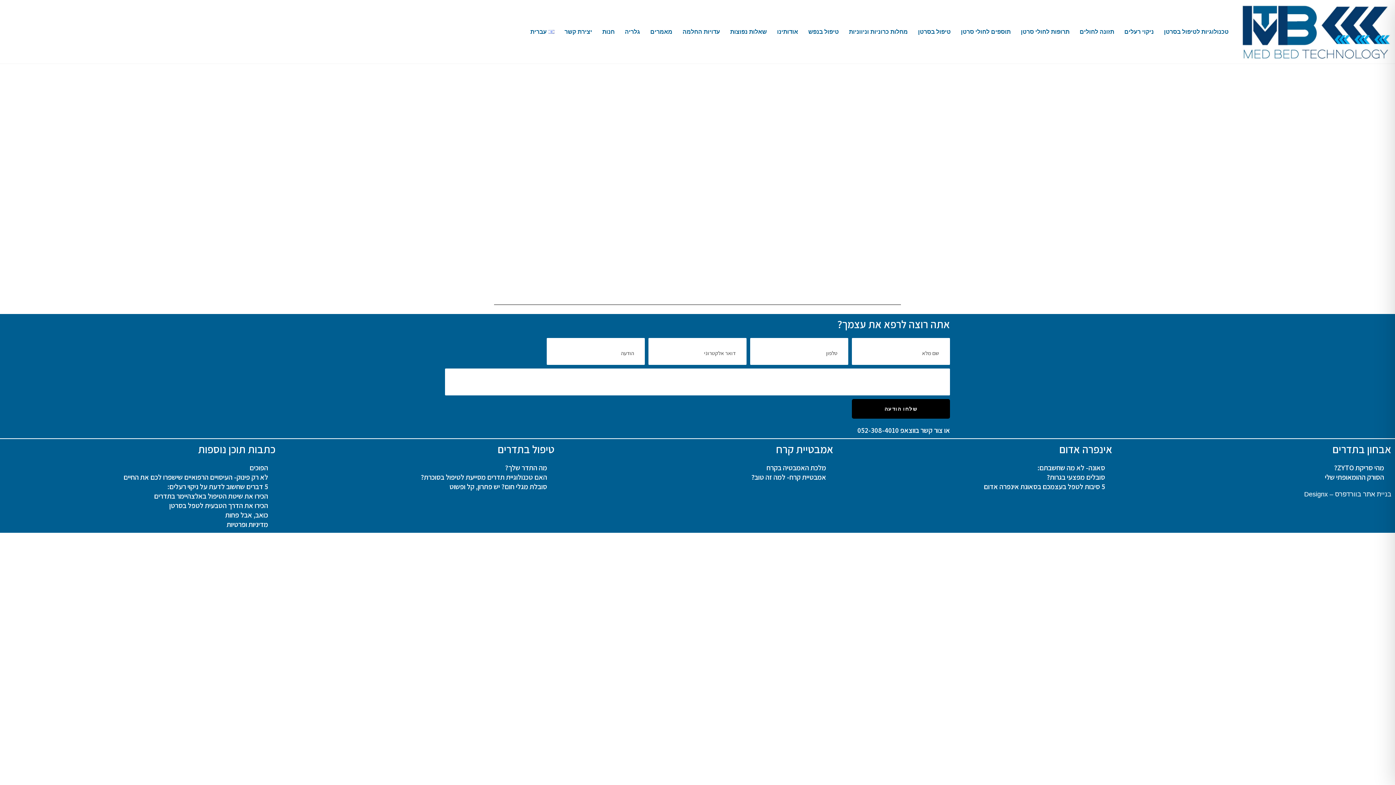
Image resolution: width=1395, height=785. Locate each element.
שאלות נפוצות (748, 32)
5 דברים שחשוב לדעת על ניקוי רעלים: (217, 486)
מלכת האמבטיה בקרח (796, 467)
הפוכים (259, 467)
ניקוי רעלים (1139, 32)
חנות (608, 32)
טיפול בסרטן (934, 32)
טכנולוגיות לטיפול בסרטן (1196, 32)
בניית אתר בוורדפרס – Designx (1347, 494)
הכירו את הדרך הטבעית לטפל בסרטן (218, 505)
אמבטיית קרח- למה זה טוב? (788, 477)
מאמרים (661, 32)
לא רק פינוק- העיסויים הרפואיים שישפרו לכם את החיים (196, 477)
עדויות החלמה (701, 32)
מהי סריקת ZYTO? (1359, 467)
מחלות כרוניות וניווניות (878, 32)
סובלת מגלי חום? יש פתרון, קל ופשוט (498, 486)
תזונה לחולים (1097, 32)
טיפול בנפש (823, 32)
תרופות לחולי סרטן (1045, 32)
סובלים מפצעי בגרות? (1076, 477)
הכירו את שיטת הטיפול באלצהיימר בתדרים (211, 496)
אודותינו (787, 32)
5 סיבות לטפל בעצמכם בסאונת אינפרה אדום (1044, 486)
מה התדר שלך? (526, 467)
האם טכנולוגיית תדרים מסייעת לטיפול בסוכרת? (484, 477)
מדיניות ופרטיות (247, 524)
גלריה (632, 32)
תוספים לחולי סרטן (986, 32)
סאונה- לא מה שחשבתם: (1071, 467)
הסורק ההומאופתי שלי (1354, 477)
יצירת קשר (578, 32)
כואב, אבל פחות (246, 515)
